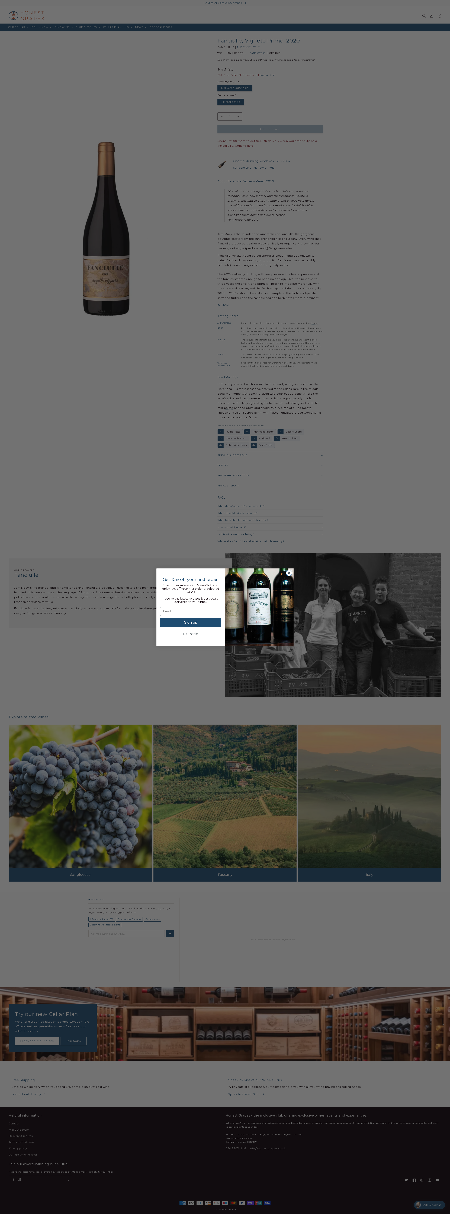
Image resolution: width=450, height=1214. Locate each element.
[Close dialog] (289, 573)
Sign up (190, 622)
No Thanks (190, 634)
